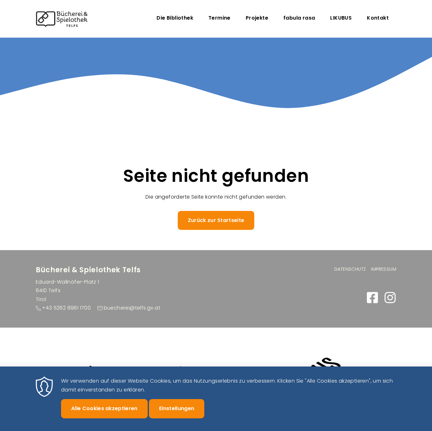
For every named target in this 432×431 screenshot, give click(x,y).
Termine (219, 18)
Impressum (383, 269)
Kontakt (378, 18)
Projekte (257, 18)
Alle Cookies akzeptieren (104, 408)
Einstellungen (176, 408)
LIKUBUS (341, 18)
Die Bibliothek (175, 18)
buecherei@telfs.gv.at (132, 307)
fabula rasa (299, 18)
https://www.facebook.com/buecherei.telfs (372, 297)
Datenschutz (350, 269)
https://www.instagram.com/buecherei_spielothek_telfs (390, 297)
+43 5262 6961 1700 (66, 307)
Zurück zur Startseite (216, 220)
